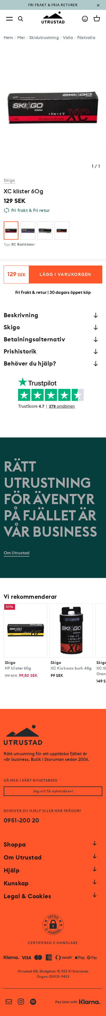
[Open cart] (97, 18)
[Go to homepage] (53, 18)
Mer (21, 37)
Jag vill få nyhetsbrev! (53, 791)
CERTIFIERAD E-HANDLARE (53, 943)
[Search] (20, 19)
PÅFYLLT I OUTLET (53, 9)
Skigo (9, 180)
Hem (8, 37)
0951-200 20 (21, 820)
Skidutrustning (44, 37)
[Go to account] (84, 18)
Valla (68, 37)
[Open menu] (9, 19)
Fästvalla (86, 37)
